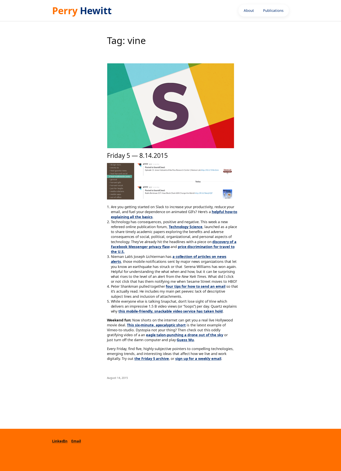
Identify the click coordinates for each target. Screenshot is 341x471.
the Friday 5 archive (151, 358)
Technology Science (185, 226)
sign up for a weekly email (198, 358)
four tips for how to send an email (195, 286)
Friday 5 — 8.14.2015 (137, 155)
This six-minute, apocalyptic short (156, 325)
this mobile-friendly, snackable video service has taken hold (170, 311)
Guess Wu (185, 339)
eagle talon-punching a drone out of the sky (184, 334)
